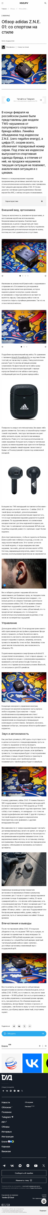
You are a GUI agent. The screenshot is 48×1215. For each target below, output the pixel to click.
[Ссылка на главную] (7, 1097)
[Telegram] (14, 1026)
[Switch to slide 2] (22, 275)
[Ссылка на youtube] (18, 1111)
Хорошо (43, 1211)
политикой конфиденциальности (13, 1210)
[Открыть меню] (2, 3)
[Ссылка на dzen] (14, 1111)
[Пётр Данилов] (3, 47)
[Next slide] (45, 276)
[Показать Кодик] (43, 1201)
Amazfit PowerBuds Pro (21, 357)
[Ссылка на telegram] (3, 1111)
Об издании (29, 1122)
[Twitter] (24, 1026)
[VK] (19, 1026)
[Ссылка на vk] (7, 1111)
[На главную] (24, 3)
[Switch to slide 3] (25, 275)
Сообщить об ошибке (24, 1193)
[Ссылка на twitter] (22, 1111)
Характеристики (11, 201)
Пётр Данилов (10, 47)
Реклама (29, 1127)
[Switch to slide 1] (20, 275)
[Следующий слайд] (45, 1046)
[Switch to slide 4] (27, 275)
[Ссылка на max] (10, 1111)
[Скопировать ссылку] (30, 1026)
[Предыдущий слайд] (40, 1046)
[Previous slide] (2, 276)
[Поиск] (45, 3)
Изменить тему (22, 1200)
